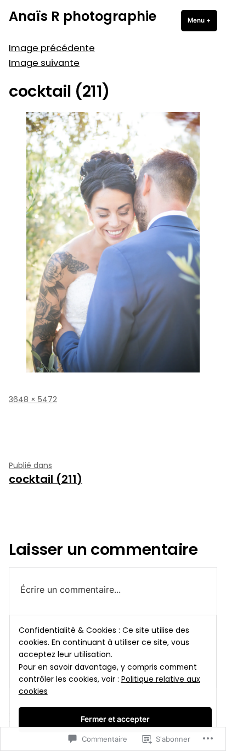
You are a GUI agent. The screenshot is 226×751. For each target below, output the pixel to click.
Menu (202, 20)
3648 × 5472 (33, 399)
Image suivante (44, 63)
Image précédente (52, 48)
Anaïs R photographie (82, 16)
